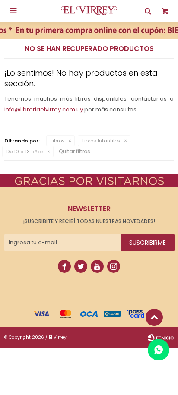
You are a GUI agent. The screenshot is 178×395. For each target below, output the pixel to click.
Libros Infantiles (101, 140)
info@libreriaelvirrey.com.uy (43, 109)
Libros (58, 140)
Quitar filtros (74, 151)
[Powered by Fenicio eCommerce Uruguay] (161, 337)
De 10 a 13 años (25, 151)
